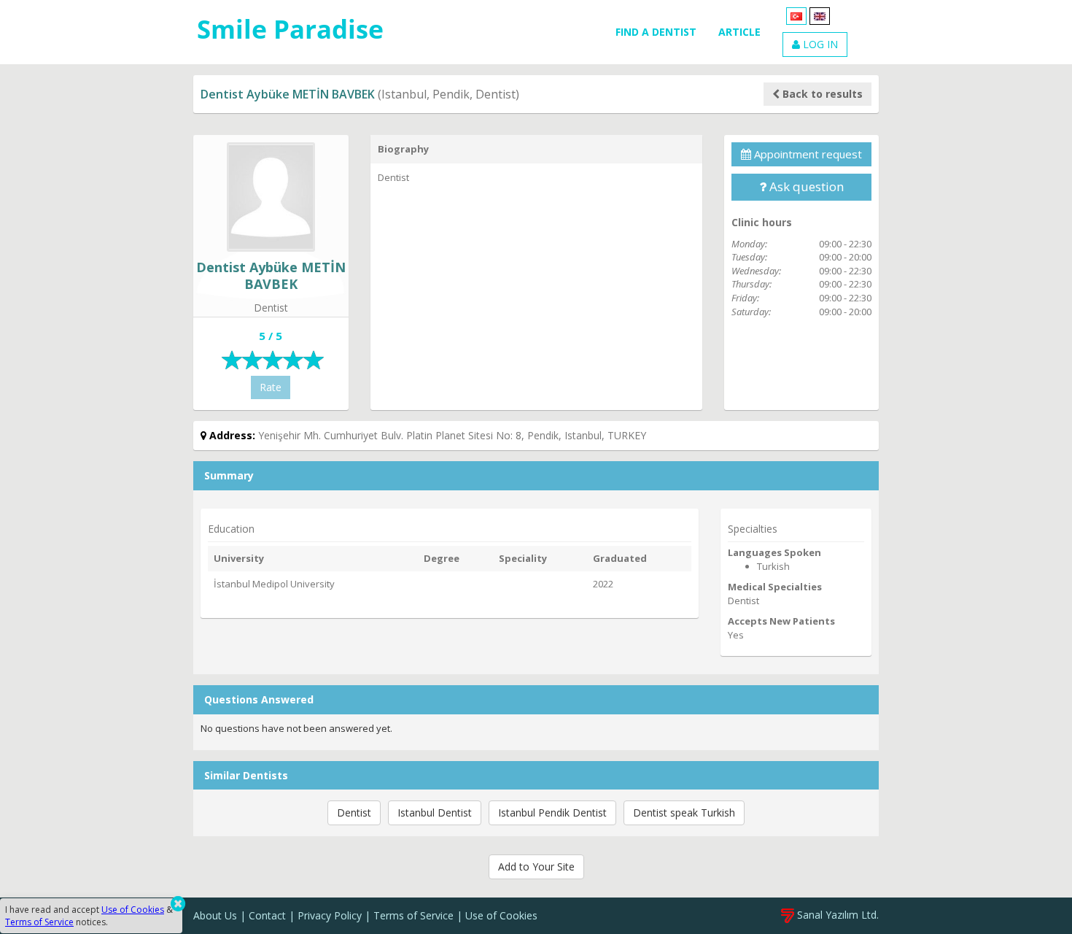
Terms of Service (413, 915)
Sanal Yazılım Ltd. (836, 915)
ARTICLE (739, 32)
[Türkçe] (796, 15)
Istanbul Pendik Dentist (552, 812)
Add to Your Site (536, 866)
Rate (270, 387)
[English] (819, 15)
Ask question (805, 186)
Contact (267, 915)
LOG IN (819, 44)
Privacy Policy (330, 915)
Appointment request (806, 154)
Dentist (354, 812)
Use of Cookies (501, 915)
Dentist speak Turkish (684, 812)
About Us (215, 915)
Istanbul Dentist (434, 812)
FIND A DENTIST (655, 32)
